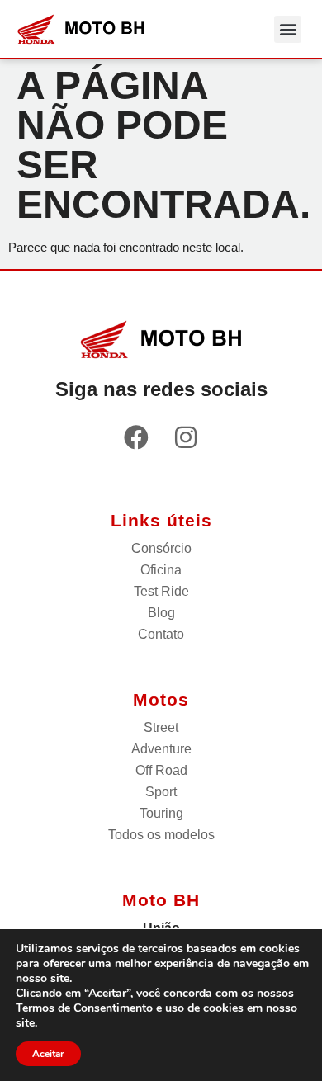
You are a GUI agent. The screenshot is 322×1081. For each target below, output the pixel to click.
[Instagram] (186, 437)
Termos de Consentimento (84, 1008)
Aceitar (48, 1053)
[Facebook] (136, 437)
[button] (287, 29)
